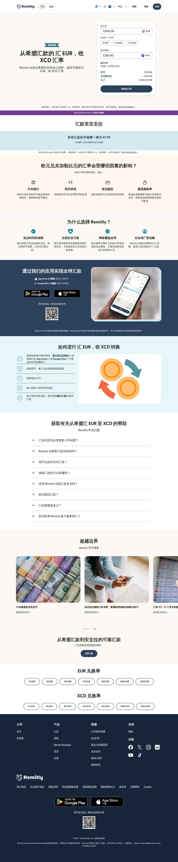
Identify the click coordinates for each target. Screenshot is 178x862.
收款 (56, 738)
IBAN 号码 (96, 758)
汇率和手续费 (98, 731)
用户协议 (21, 787)
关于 (19, 731)
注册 (157, 7)
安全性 (122, 787)
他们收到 (104, 50)
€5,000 (132, 43)
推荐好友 (95, 765)
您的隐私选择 (90, 787)
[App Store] (67, 293)
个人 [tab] (42, 7)
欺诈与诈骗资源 (99, 745)
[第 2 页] (89, 629)
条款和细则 (129, 107)
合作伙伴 (95, 751)
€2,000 (118, 43)
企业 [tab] (51, 7)
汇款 (56, 731)
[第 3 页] (91, 629)
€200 (106, 43)
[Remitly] (25, 7)
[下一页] (94, 629)
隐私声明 (53, 787)
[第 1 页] (86, 629)
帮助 (134, 7)
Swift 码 (95, 738)
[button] (98, 6)
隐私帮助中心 (108, 787)
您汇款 (103, 26)
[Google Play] (37, 293)
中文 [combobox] (120, 7)
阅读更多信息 (23, 612)
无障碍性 (135, 787)
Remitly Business (62, 745)
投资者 (20, 738)
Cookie (147, 787)
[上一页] (83, 629)
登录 (146, 7)
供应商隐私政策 (70, 787)
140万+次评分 (53, 283)
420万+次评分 (53, 279)
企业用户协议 (37, 787)
